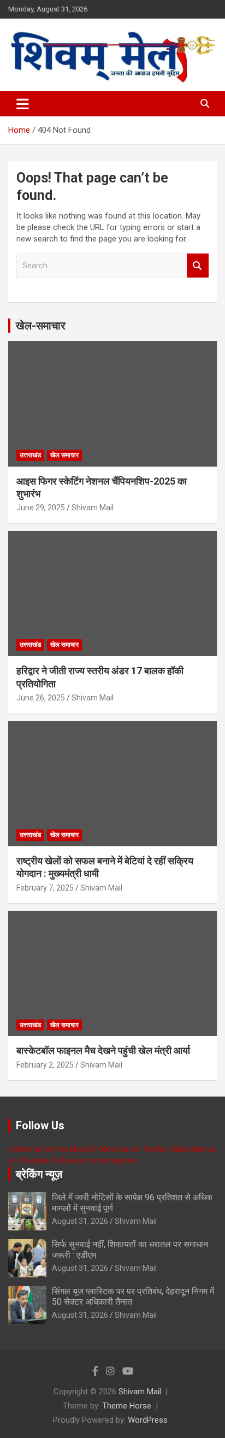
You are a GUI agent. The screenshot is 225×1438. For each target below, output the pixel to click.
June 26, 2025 (40, 697)
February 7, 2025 (45, 887)
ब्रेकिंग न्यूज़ (39, 1174)
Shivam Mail (93, 507)
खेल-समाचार (41, 325)
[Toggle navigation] (22, 103)
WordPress (148, 1420)
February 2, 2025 (45, 1064)
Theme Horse (126, 1406)
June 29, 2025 (40, 507)
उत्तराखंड (30, 455)
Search (198, 266)
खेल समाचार (64, 455)
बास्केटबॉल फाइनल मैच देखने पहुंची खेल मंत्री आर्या (103, 1050)
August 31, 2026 (80, 1221)
